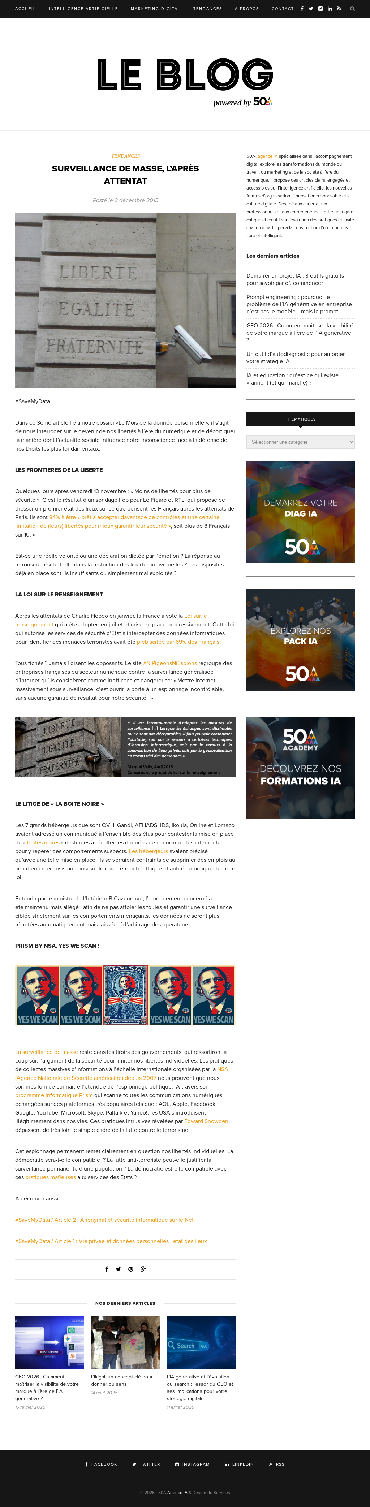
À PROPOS (247, 8)
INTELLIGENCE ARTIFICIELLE (83, 8)
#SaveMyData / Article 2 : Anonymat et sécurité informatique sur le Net (104, 1220)
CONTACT (283, 8)
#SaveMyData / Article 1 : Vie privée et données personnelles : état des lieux (111, 1241)
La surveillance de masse (46, 1052)
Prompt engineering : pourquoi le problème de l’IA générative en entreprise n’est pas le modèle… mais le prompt (299, 304)
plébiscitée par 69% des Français (178, 642)
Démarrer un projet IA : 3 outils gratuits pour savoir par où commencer (295, 279)
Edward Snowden (206, 1121)
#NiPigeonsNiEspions (170, 663)
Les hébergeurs (148, 851)
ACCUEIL (25, 8)
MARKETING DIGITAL (156, 8)
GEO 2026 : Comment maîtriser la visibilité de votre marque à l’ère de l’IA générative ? (299, 333)
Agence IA (177, 1492)
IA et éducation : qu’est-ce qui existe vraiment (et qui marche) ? (292, 379)
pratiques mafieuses (50, 1177)
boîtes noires (43, 842)
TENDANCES (207, 8)
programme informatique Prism (54, 1095)
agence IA (268, 156)
